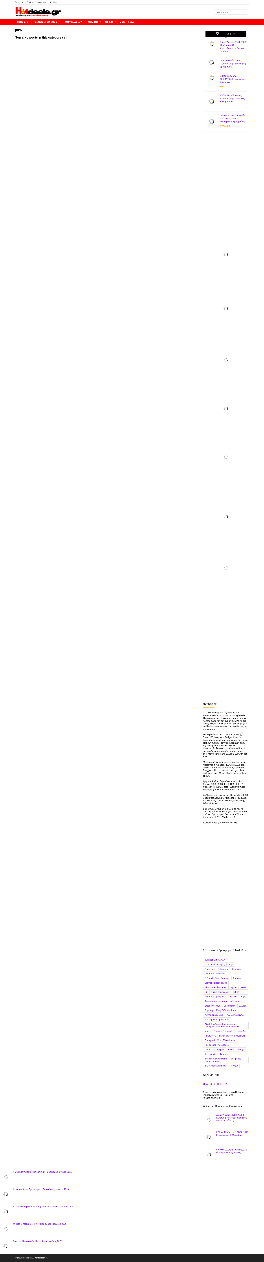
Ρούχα (241, 1049)
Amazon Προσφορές (215, 964)
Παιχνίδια (241, 1031)
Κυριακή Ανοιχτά (235, 1015)
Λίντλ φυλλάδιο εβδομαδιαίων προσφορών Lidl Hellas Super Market (222, 1025)
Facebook (19, 2)
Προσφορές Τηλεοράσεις (217, 1045)
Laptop (233, 987)
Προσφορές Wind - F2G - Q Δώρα (220, 1040)
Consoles (236, 969)
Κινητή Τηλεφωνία (214, 1015)
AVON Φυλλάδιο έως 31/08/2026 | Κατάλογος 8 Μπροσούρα (232, 98)
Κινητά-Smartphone (226, 1010)
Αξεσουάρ (235, 1001)
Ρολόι (231, 1049)
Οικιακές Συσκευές (223, 1031)
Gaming (237, 978)
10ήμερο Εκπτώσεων (215, 960)
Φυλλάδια (93, 21)
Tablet (236, 992)
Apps (231, 964)
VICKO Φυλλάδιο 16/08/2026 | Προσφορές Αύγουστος (233, 79)
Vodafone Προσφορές (215, 996)
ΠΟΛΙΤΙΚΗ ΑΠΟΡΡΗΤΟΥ (215, 1084)
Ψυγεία (234, 1066)
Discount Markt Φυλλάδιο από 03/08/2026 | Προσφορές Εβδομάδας (233, 118)
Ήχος (243, 996)
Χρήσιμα (109, 21)
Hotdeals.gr (23, 21)
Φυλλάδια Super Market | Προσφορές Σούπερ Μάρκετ (223, 1059)
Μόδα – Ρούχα (127, 21)
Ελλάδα (242, 1006)
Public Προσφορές (220, 992)
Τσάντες (224, 1054)
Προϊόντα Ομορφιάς (215, 1049)
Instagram (41, 2)
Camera (224, 969)
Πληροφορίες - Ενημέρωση (232, 1036)
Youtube (53, 2)
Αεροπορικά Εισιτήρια (216, 1001)
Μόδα (207, 1031)
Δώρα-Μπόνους (212, 1006)
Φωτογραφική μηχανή (216, 1066)
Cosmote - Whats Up (215, 973)
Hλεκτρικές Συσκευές (215, 987)
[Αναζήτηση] (245, 12)
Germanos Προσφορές (216, 983)
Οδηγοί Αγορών (73, 21)
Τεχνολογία (210, 1054)
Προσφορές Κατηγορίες (46, 21)
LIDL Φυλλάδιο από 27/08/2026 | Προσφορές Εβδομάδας (233, 63)
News (243, 987)
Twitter (30, 2)
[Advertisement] (226, 183)
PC (206, 992)
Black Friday (210, 969)
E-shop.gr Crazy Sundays (217, 978)
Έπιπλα (233, 996)
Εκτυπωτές (229, 1006)
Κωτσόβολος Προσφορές (217, 1019)
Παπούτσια (210, 1036)
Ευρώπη (209, 1010)
